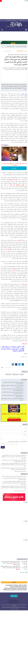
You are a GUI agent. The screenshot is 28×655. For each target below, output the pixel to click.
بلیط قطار (25, 589)
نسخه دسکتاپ (14, 596)
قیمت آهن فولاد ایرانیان (22, 588)
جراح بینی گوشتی (18, 586)
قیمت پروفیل (20, 589)
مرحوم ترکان (24, 284)
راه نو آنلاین (20, 585)
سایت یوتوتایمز (14, 589)
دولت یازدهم (8, 374)
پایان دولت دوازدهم (13, 179)
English (21, 20)
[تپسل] (1, 41)
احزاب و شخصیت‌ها (10, 46)
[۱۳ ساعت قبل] (24, 568)
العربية (23, 20)
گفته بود (19, 240)
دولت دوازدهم (15, 374)
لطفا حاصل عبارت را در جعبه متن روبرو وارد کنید (17, 441)
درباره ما (11, 20)
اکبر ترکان (22, 374)
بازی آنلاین (16, 585)
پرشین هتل (12, 586)
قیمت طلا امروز (7, 588)
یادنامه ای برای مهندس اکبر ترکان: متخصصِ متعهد (17, 54)
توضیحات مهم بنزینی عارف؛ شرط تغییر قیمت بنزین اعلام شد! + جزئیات (14, 476)
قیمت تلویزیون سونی (9, 585)
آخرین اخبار (23, 453)
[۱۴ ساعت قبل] (24, 563)
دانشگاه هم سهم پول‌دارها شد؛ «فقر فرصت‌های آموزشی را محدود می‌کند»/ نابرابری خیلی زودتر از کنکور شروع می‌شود (10, 563)
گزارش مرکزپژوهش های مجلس (16, 185)
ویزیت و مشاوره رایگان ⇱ (14, 420)
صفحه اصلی (24, 46)
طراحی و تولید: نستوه (13, 609)
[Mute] (5, 160)
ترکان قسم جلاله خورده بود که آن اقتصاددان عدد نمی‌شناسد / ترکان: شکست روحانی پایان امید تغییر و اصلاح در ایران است (15, 60)
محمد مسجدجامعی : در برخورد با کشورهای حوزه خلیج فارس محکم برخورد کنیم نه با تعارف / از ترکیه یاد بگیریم (10, 567)
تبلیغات (9, 20)
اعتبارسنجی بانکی (13, 588)
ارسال (3, 447)
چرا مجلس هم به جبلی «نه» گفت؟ (20, 471)
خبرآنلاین (14, 25)
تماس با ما (14, 20)
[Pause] (3, 160)
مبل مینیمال (24, 586)
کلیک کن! (14, 168)
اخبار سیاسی (18, 46)
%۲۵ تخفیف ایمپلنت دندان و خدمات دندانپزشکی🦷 (14, 415)
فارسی (26, 20)
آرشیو (6, 20)
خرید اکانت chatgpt (7, 589)
